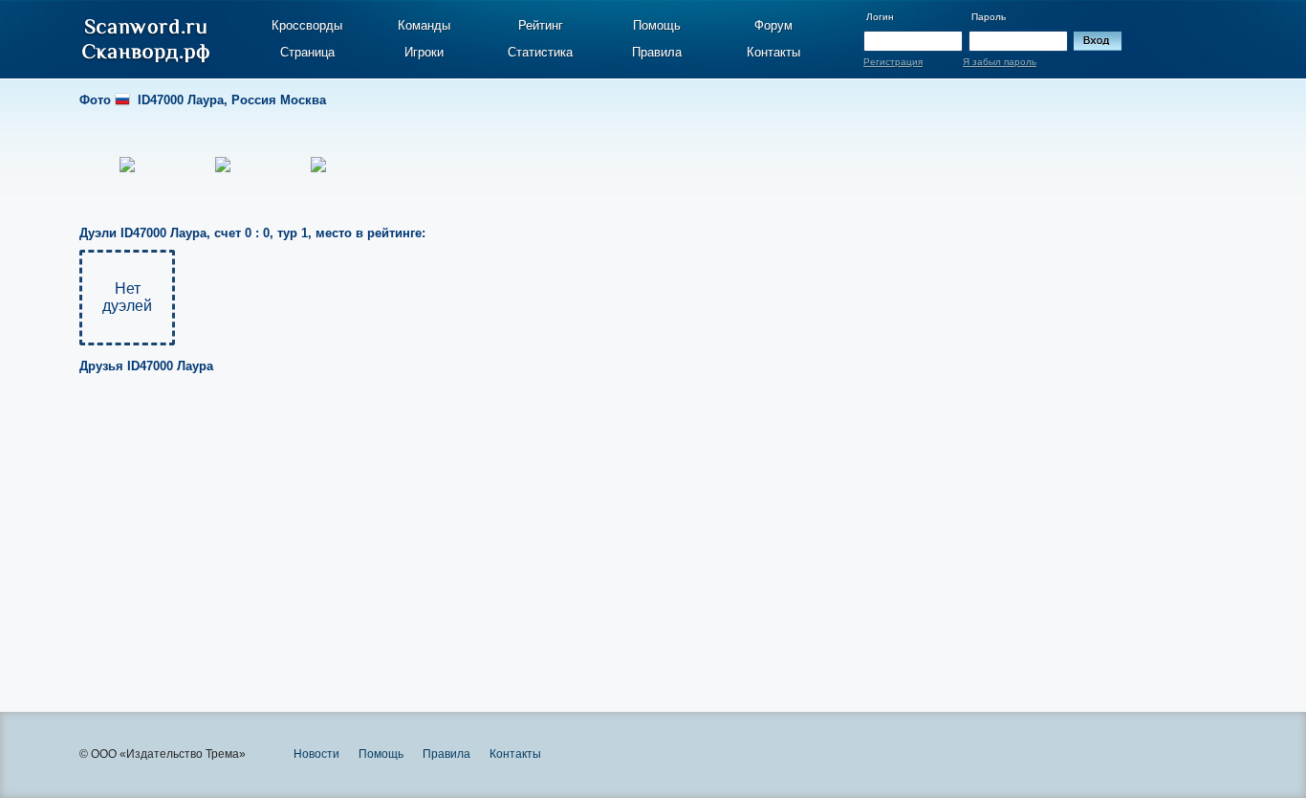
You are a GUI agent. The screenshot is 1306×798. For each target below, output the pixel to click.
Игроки (424, 52)
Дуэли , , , (252, 233)
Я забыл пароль (999, 61)
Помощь (657, 25)
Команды (424, 25)
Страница (307, 52)
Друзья (146, 366)
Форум (773, 25)
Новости (316, 754)
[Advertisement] (607, 530)
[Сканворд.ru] (145, 41)
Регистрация (893, 61)
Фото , (202, 100)
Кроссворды (307, 25)
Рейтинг (540, 25)
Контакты (773, 52)
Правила (657, 52)
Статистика (540, 52)
